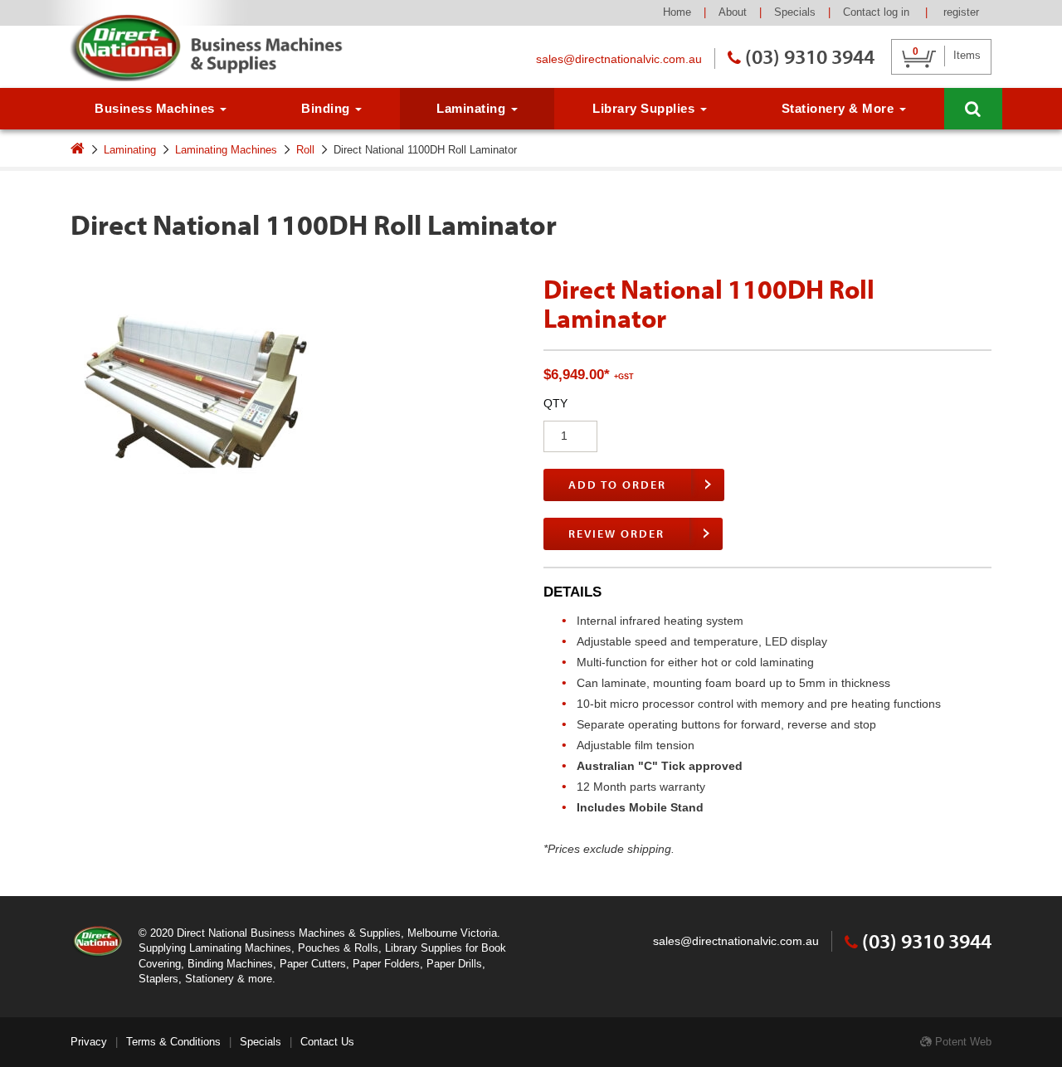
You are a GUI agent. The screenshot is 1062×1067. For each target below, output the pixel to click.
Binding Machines (230, 963)
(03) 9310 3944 (809, 56)
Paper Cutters (313, 963)
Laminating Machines (226, 150)
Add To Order (617, 484)
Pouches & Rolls (338, 948)
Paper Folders (386, 963)
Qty (555, 403)
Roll (305, 150)
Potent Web (961, 1041)
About (733, 12)
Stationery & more (228, 978)
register (961, 12)
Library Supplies (645, 108)
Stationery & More (840, 108)
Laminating (472, 108)
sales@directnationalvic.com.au (619, 59)
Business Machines (156, 108)
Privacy (89, 1041)
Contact (861, 12)
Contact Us (327, 1041)
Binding (327, 108)
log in (898, 12)
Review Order (616, 533)
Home (677, 12)
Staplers (158, 978)
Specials (795, 12)
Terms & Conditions (173, 1041)
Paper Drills (454, 963)
